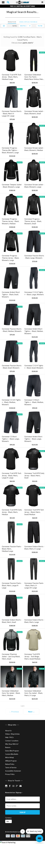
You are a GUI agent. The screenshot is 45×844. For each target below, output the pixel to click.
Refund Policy (9, 764)
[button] (4, 25)
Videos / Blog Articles (12, 734)
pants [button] (25, 43)
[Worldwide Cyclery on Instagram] (6, 786)
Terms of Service (10, 767)
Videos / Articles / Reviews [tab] (28, 22)
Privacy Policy (10, 774)
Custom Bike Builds (11, 754)
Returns (7, 747)
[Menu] (3, 2)
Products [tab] (12, 22)
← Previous (14, 711)
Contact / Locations (11, 741)
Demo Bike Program (12, 751)
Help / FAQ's (9, 737)
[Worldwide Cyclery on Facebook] (10, 786)
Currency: (8, 818)
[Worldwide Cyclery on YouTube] (13, 786)
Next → (31, 711)
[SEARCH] (8, 2)
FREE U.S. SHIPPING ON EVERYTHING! (22, 6)
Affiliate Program (11, 761)
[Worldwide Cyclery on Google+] (17, 786)
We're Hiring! (9, 757)
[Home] (22, 2)
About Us (8, 731)
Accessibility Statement (13, 771)
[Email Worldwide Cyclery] (21, 786)
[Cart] (42, 3)
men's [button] (30, 43)
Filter (40, 25)
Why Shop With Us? (11, 744)
